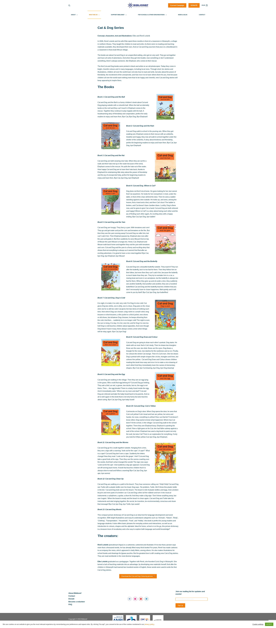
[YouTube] (141, 599)
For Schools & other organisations (151, 14)
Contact (202, 14)
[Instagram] (135, 599)
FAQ (70, 604)
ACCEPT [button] (269, 624)
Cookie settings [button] (257, 624)
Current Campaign (177, 5)
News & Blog (182, 14)
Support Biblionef (117, 14)
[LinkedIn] (146, 599)
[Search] (69, 5)
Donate (71, 599)
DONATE (194, 5)
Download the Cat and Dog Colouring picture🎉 (138, 576)
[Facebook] (130, 599)
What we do (93, 14)
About (73, 14)
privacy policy (149, 624)
